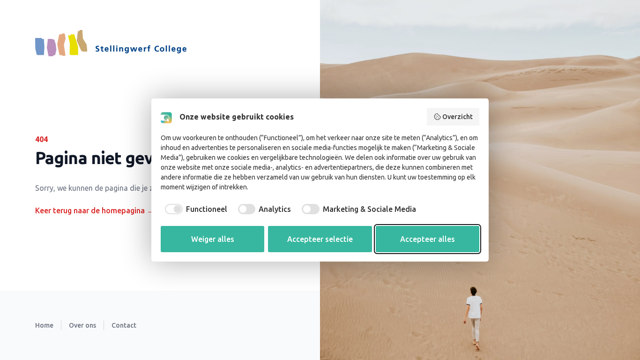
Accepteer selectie (320, 239)
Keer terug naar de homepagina (94, 210)
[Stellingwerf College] (110, 43)
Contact (124, 325)
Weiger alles (212, 239)
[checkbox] (194, 209)
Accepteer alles (427, 239)
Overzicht (457, 116)
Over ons (82, 325)
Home (44, 325)
